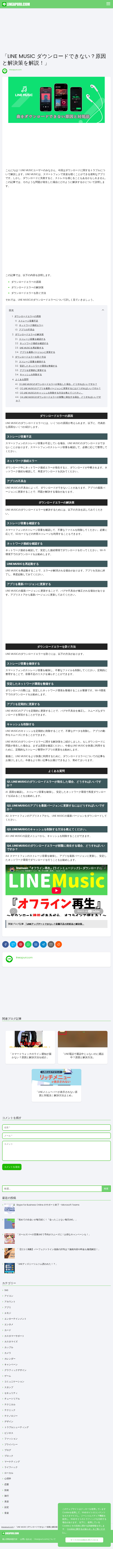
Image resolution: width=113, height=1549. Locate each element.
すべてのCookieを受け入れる (84, 1539)
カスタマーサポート (14, 1336)
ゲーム (7, 1375)
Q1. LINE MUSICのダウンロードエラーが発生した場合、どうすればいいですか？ (58, 384)
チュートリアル (12, 1398)
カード (7, 1330)
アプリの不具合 (26, 329)
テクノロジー (11, 1415)
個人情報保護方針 (10, 1539)
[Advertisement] (56, 31)
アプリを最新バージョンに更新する (37, 352)
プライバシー (11, 1444)
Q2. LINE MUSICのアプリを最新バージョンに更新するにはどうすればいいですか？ (60, 388)
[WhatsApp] (28, 944)
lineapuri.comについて (45, 1539)
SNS (6, 1290)
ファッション (11, 1438)
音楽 (6, 1513)
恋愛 (6, 1484)
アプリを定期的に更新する (33, 370)
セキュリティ (11, 1393)
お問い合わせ (26, 1539)
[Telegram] (43, 944)
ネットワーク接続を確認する (34, 343)
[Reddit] (58, 944)
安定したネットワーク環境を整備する (38, 365)
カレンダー (9, 1358)
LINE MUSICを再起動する (32, 347)
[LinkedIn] (36, 944)
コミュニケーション (14, 1381)
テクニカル (9, 1404)
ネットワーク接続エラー (31, 325)
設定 (6, 1507)
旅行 (6, 1495)
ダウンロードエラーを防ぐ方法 (30, 357)
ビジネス (8, 1433)
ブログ (7, 1450)
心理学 (7, 1478)
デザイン (8, 1421)
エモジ (7, 1313)
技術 (6, 1490)
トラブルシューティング (16, 1427)
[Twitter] (13, 944)
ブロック (8, 1455)
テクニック (9, 1410)
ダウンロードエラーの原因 (27, 316)
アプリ (7, 1307)
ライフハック (11, 1467)
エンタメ (8, 1324)
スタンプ (8, 1387)
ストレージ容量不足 (28, 320)
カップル (8, 1347)
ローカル (8, 1473)
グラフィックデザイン (15, 1370)
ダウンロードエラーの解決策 (29, 334)
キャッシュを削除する (31, 374)
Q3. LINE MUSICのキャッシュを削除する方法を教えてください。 (51, 392)
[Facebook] (5, 944)
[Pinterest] (20, 944)
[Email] (51, 944)
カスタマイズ (11, 1341)
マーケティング (12, 1461)
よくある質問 (21, 379)
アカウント (9, 1301)
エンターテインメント (15, 1318)
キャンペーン (11, 1364)
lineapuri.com (15, 69)
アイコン (8, 1295)
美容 (6, 1501)
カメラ (7, 1353)
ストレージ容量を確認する (32, 339)
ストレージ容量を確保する (32, 361)
